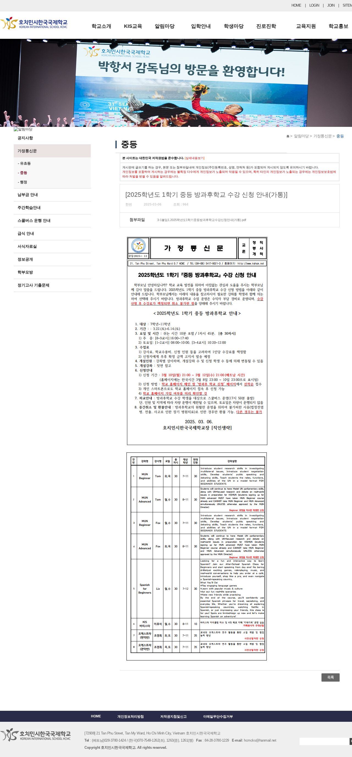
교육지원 (306, 26)
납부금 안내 (28, 194)
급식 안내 (26, 233)
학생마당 (234, 26)
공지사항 (25, 138)
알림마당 (165, 26)
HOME (296, 5)
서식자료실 (27, 246)
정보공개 (25, 259)
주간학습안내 (29, 207)
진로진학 (266, 26)
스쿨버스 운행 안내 (34, 220)
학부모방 (25, 272)
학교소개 (101, 26)
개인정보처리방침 (130, 716)
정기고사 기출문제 (34, 285)
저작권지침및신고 (173, 716)
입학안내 (201, 26)
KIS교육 (133, 26)
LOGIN (314, 5)
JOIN (330, 5)
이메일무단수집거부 (218, 716)
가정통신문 (27, 151)
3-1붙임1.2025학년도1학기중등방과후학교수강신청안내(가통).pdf (201, 220)
